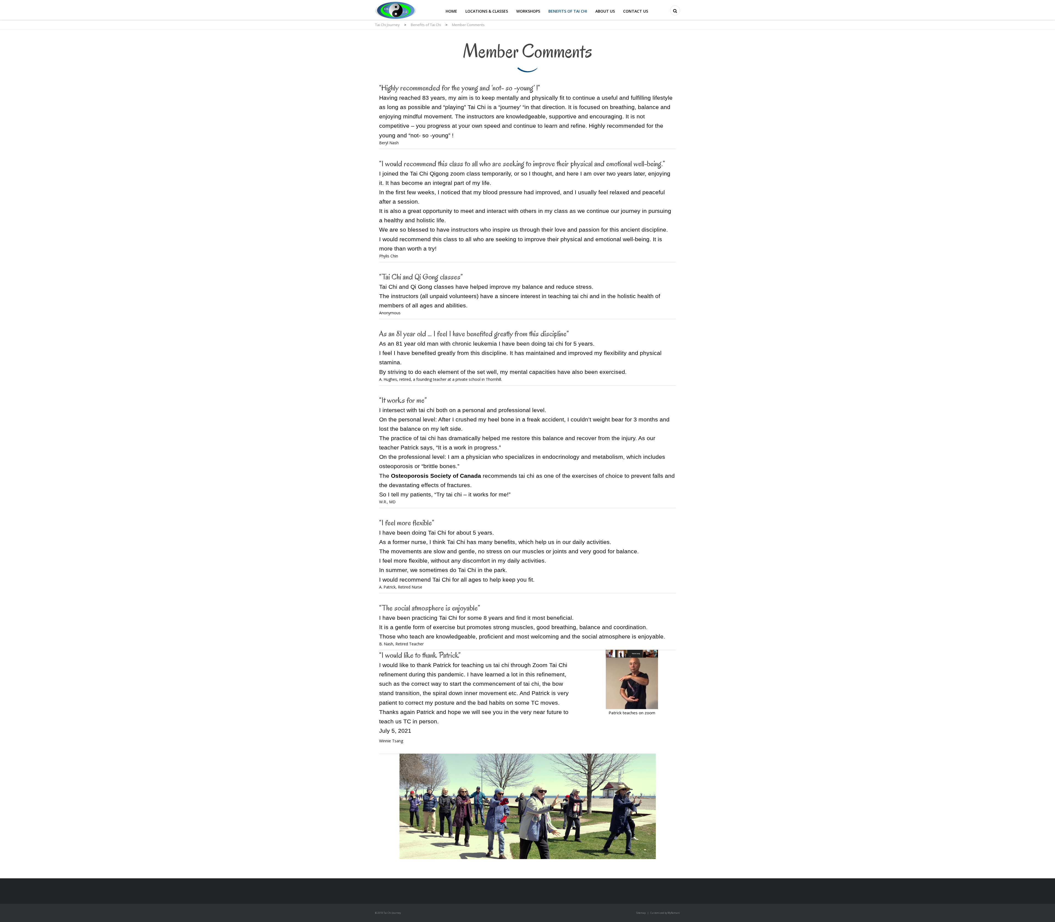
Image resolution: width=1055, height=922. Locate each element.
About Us (605, 11)
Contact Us (635, 11)
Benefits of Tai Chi (567, 11)
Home (451, 11)
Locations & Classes (486, 11)
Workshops (528, 11)
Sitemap (641, 912)
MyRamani (674, 912)
